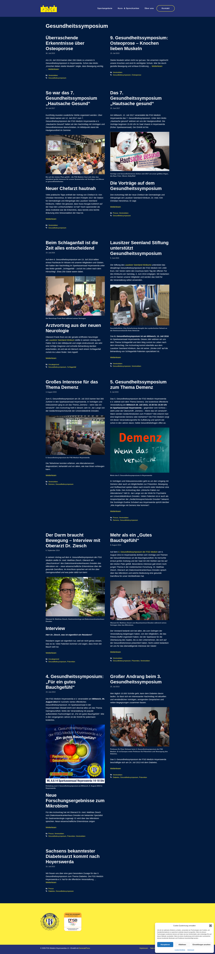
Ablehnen (182, 944)
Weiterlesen (53, 69)
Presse (115, 213)
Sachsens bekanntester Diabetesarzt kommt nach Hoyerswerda (73, 856)
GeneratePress (84, 948)
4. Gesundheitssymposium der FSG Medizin (138, 552)
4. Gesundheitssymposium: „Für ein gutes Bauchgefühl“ (75, 682)
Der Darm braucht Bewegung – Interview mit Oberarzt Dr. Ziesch (73, 540)
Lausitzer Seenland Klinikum (61, 340)
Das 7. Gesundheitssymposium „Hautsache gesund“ (136, 98)
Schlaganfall (71, 367)
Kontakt (166, 8)
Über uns (149, 8)
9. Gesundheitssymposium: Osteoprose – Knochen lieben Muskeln (139, 43)
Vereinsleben (53, 75)
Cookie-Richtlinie (180, 950)
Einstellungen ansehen (201, 944)
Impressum (190, 950)
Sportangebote (104, 8)
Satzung (153, 948)
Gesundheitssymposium (57, 78)
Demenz (51, 484)
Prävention (71, 662)
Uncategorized (53, 364)
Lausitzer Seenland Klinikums (138, 265)
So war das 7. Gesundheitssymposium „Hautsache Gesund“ (71, 98)
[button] (210, 926)
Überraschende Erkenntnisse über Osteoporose (65, 43)
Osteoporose (136, 75)
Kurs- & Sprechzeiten (128, 8)
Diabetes (116, 777)
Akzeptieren (165, 944)
